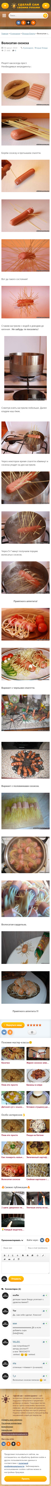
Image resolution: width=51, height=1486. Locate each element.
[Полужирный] (4, 1255)
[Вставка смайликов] (37, 1255)
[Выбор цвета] (43, 1255)
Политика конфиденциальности (14, 1434)
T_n (14, 1375)
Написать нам (6, 1430)
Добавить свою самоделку (11, 1420)
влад (15, 1323)
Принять (25, 1478)
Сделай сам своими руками (26, 5)
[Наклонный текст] (9, 1255)
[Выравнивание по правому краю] (32, 1255)
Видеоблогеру (7, 1427)
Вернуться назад (14, 1025)
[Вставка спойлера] (18, 1259)
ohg (14, 1363)
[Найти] (45, 15)
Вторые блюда (41, 48)
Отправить (16, 1278)
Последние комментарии (11, 1423)
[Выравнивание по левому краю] (23, 1255)
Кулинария (28, 48)
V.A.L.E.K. (16, 1341)
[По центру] (27, 1255)
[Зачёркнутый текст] (17, 1255)
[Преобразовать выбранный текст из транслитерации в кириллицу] (14, 1259)
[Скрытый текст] (4, 1259)
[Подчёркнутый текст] (12, 1255)
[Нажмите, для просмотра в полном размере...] (25, 681)
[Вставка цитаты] (9, 1259)
